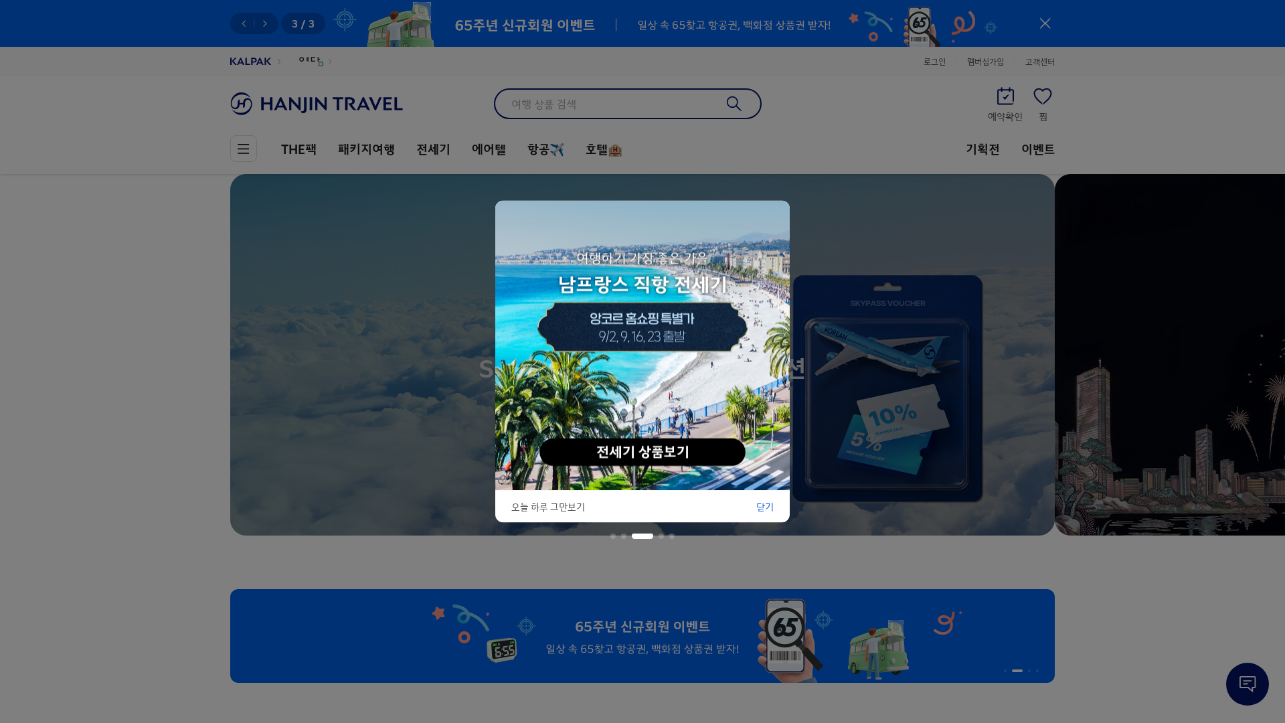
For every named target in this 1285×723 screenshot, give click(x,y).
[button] (613, 536)
